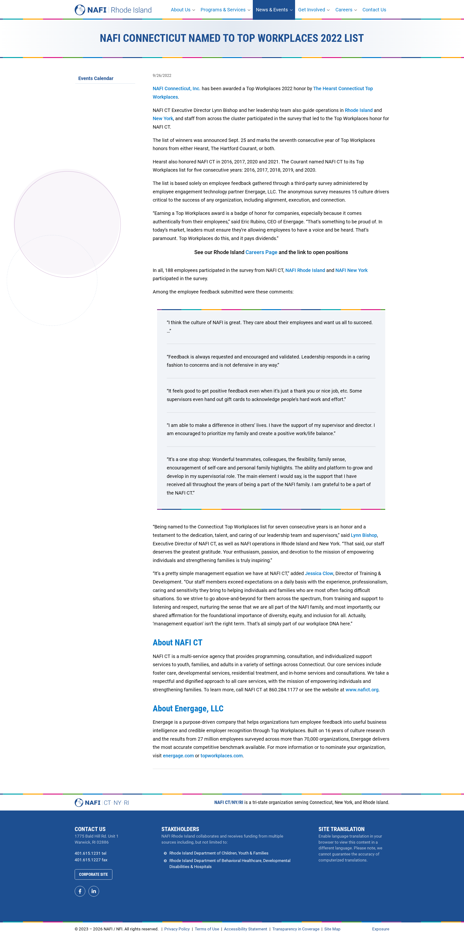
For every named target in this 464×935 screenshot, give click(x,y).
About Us (180, 10)
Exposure (380, 929)
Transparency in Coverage (295, 929)
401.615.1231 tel (90, 853)
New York (163, 118)
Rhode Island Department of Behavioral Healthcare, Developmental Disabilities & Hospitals (229, 863)
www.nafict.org (362, 690)
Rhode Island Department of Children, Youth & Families (218, 853)
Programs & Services (223, 10)
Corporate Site (93, 874)
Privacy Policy (177, 929)
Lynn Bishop (364, 535)
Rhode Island (359, 110)
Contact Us (374, 10)
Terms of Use (207, 929)
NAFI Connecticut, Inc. (177, 88)
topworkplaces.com (222, 756)
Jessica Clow (319, 573)
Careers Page (261, 252)
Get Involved (311, 10)
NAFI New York (351, 270)
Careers (343, 10)
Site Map (332, 929)
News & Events (272, 10)
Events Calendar (95, 78)
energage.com (178, 756)
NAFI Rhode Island (305, 270)
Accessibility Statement (245, 929)
